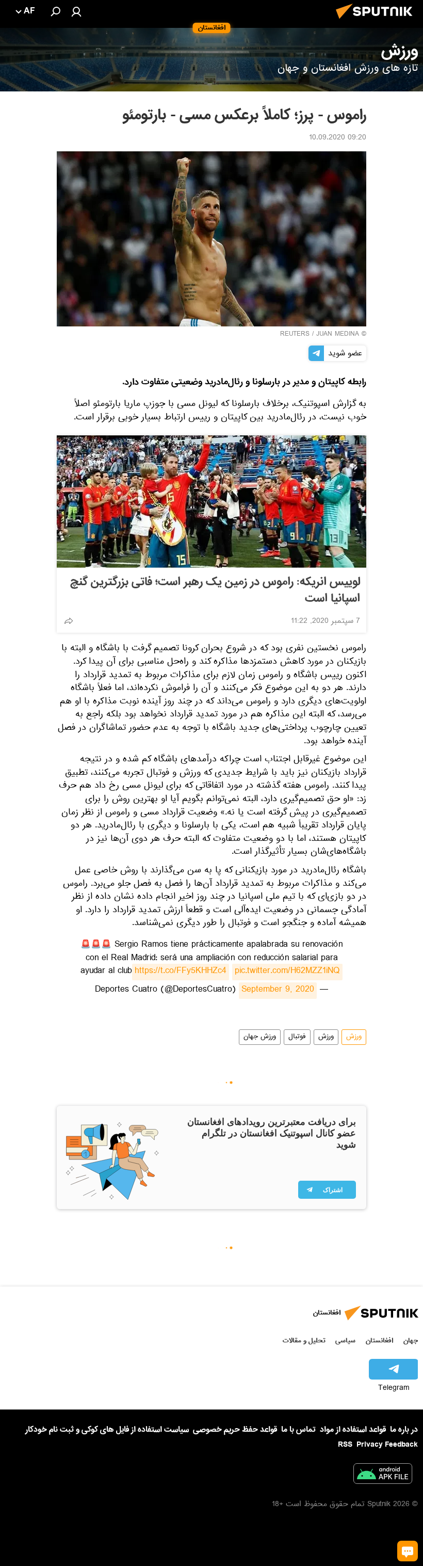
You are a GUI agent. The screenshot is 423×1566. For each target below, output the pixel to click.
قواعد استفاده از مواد (353, 1429)
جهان (410, 1340)
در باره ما (404, 1429)
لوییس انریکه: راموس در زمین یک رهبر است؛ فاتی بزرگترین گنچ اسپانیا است (215, 590)
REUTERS (295, 334)
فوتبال (297, 1037)
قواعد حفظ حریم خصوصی (235, 1429)
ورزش (354, 1037)
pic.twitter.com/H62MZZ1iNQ (287, 972)
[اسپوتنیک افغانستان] (377, 21)
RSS (345, 1444)
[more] (68, 620)
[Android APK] (383, 1475)
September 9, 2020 (277, 990)
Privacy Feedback (387, 1445)
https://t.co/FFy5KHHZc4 (180, 972)
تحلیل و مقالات (304, 1340)
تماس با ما (298, 1430)
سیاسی (345, 1340)
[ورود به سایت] (76, 11)
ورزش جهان (259, 1037)
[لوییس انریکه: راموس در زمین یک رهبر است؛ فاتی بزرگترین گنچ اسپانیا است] (211, 501)
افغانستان (379, 1340)
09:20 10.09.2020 (337, 138)
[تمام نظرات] (407, 1551)
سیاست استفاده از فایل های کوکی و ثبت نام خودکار (107, 1429)
